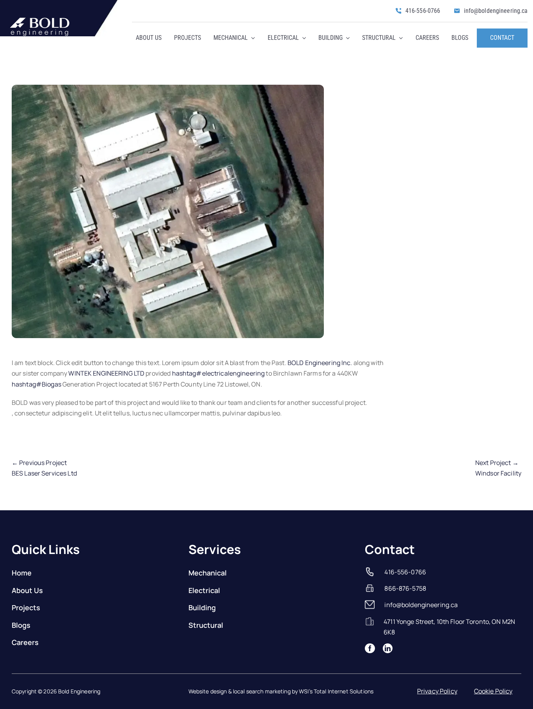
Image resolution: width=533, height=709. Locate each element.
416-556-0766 (405, 572)
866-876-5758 (405, 588)
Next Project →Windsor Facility (498, 467)
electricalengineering (218, 373)
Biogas (36, 384)
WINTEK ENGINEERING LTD (106, 373)
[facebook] (370, 648)
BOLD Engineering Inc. (320, 362)
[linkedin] (388, 648)
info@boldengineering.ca (421, 604)
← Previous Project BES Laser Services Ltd (44, 467)
